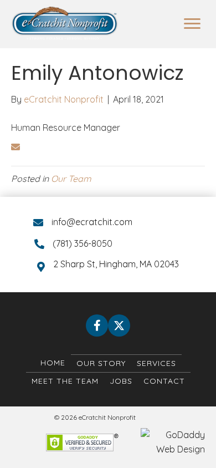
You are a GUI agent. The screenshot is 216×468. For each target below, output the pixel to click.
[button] (97, 325)
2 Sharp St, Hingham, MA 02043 (116, 263)
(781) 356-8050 (82, 243)
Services (156, 363)
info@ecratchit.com (92, 221)
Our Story (101, 363)
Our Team (71, 178)
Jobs (121, 381)
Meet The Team (65, 381)
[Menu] (192, 23)
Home (52, 363)
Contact (164, 381)
